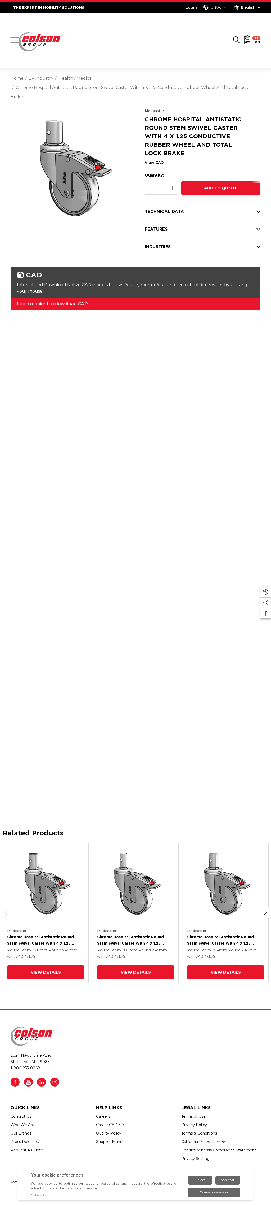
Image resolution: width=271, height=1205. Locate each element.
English (248, 7)
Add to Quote (220, 187)
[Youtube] (28, 1082)
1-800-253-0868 (25, 1068)
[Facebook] (15, 1082)
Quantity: (154, 175)
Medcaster (154, 110)
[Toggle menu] (14, 40)
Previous (6, 912)
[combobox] (246, 7)
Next (265, 912)
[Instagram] (54, 1082)
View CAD (154, 162)
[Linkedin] (41, 1082)
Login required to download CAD (52, 303)
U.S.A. (216, 7)
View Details (46, 972)
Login (191, 7)
